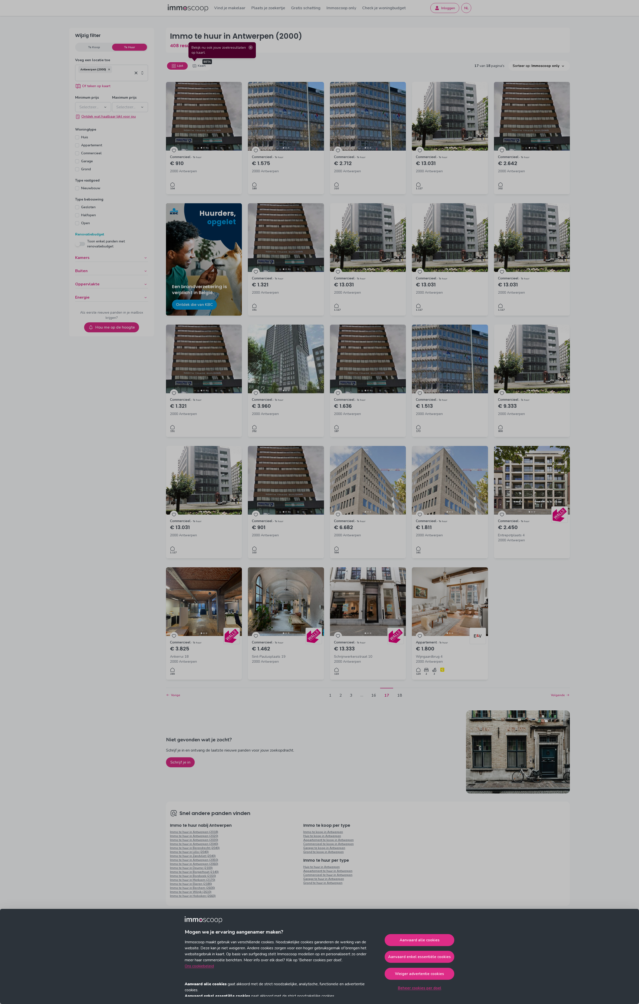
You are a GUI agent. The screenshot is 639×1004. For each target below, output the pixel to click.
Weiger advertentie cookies (419, 973)
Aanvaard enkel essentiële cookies (419, 956)
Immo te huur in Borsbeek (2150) (193, 876)
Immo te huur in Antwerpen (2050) (194, 860)
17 (386, 695)
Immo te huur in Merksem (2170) (192, 880)
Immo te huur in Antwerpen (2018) (194, 832)
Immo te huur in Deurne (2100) (191, 868)
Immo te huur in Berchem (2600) (192, 888)
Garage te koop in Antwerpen (324, 848)
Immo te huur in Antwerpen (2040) (194, 844)
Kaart (201, 66)
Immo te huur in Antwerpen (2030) (194, 840)
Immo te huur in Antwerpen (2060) (194, 864)
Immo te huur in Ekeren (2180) (191, 884)
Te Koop (94, 47)
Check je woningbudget (384, 8)
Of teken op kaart (96, 86)
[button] (109, 69)
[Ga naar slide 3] (206, 148)
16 (373, 695)
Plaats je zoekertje (268, 8)
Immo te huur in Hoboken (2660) (193, 896)
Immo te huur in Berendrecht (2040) (195, 848)
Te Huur (129, 47)
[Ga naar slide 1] (201, 148)
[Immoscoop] (188, 8)
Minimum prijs (87, 97)
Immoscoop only (341, 8)
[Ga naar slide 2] (204, 148)
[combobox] (105, 77)
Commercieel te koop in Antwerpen (328, 844)
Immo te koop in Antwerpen (323, 832)
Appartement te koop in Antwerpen (328, 840)
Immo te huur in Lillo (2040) (189, 852)
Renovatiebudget (89, 234)
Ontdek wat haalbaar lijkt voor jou (108, 116)
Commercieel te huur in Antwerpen (327, 875)
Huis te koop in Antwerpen (322, 836)
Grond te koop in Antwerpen (323, 852)
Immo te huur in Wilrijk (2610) (190, 892)
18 (399, 695)
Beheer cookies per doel (419, 988)
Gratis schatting (305, 8)
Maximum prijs (124, 97)
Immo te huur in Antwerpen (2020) (194, 836)
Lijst (180, 66)
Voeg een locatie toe (92, 60)
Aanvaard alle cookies (420, 940)
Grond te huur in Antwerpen (322, 883)
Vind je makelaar (229, 8)
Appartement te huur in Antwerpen (327, 871)
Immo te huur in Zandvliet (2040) (193, 856)
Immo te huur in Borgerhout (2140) (194, 872)
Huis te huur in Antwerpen (321, 867)
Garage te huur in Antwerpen (323, 879)
